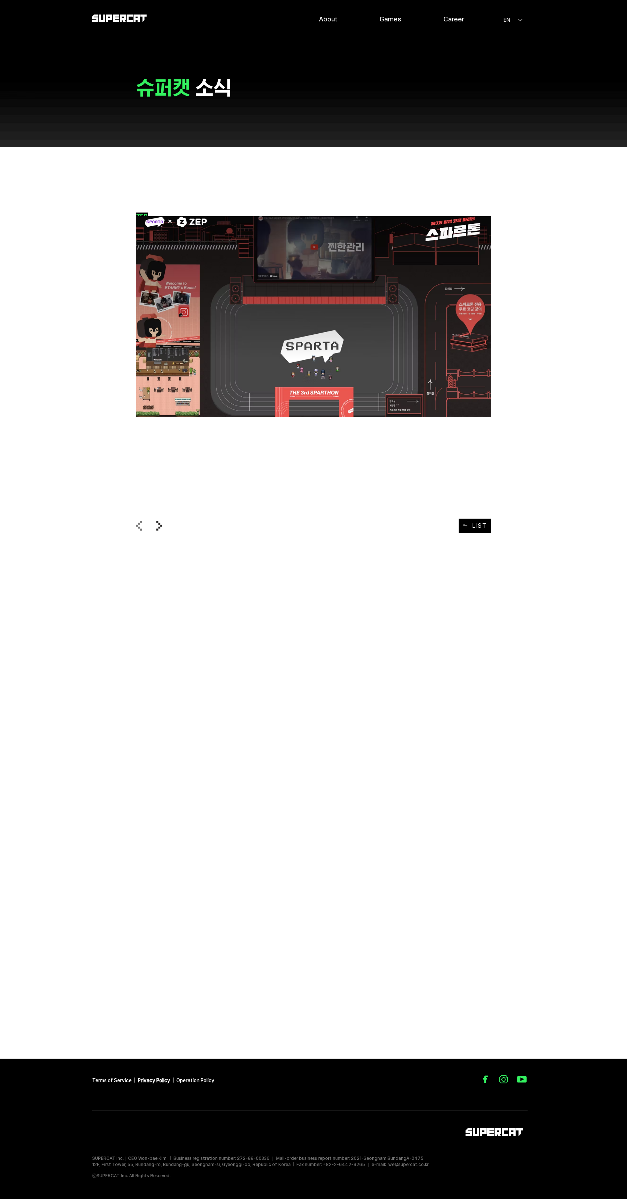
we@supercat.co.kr (408, 1164)
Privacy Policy (154, 1080)
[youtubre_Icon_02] (521, 1079)
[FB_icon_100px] (485, 1079)
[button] (328, 18)
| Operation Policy (193, 1080)
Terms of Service (112, 1080)
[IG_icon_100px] (503, 1079)
